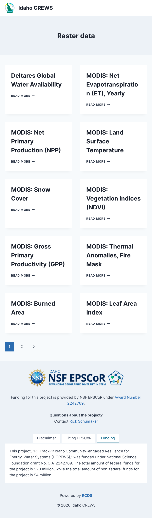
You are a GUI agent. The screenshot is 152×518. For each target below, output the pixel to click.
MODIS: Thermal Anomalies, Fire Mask (109, 255)
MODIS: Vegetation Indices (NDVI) (113, 198)
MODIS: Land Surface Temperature (105, 141)
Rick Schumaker (83, 421)
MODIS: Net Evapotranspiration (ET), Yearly (112, 84)
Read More (23, 96)
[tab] (46, 438)
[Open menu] (143, 8)
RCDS (87, 495)
